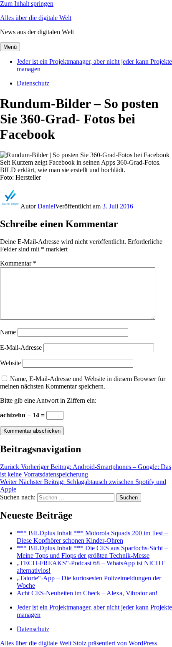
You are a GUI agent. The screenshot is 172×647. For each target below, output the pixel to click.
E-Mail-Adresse (21, 347)
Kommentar (18, 263)
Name (8, 332)
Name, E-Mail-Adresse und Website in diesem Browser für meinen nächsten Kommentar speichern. (82, 382)
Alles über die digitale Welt (35, 17)
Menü (10, 47)
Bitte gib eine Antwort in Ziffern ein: (48, 400)
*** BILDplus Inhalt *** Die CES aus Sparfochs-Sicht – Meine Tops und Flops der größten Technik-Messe (92, 551)
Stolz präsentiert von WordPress (115, 643)
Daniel (46, 206)
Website (10, 362)
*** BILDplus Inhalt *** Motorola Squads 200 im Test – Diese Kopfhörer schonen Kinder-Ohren (92, 536)
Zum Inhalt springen (26, 3)
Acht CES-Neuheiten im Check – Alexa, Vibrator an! (87, 593)
